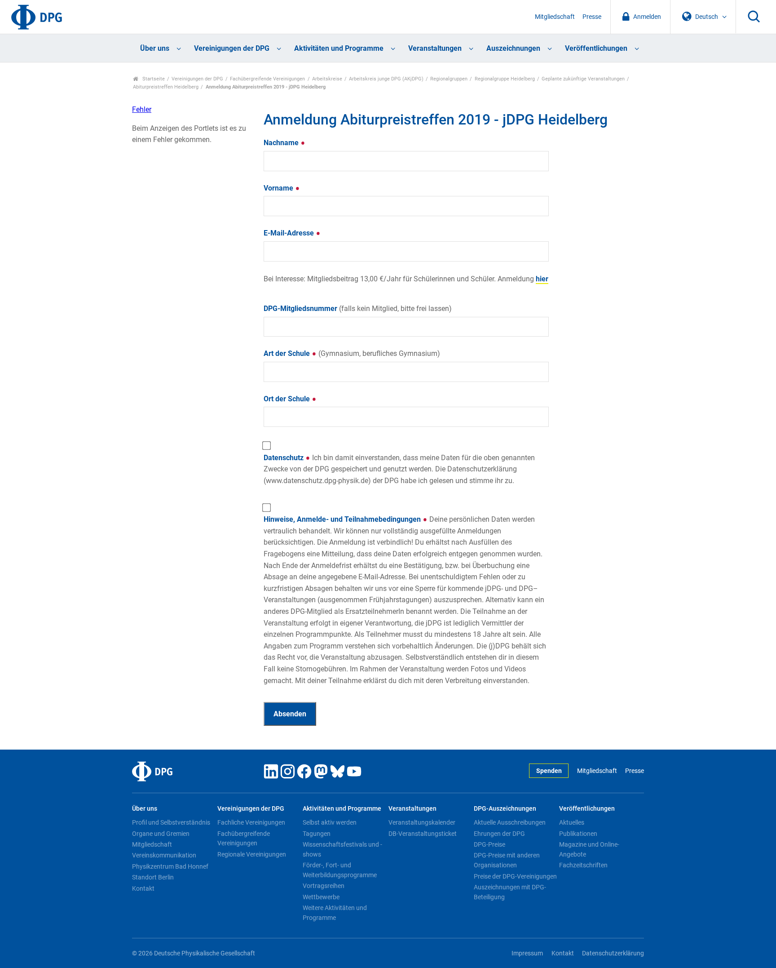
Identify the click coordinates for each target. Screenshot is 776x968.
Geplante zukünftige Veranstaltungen (583, 79)
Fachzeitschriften (583, 865)
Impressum (527, 953)
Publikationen (578, 833)
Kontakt (143, 888)
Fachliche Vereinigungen (251, 822)
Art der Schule (352, 353)
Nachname (282, 142)
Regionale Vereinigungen (251, 854)
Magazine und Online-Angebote (589, 849)
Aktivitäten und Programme (339, 48)
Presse (591, 17)
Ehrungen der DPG (499, 833)
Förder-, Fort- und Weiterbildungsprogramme (340, 870)
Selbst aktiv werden (330, 822)
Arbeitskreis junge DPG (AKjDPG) (386, 79)
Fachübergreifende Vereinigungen (267, 79)
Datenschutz (399, 469)
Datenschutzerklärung (613, 953)
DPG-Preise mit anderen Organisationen (507, 860)
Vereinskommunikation (164, 855)
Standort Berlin (153, 877)
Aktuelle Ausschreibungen (510, 822)
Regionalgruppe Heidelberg (505, 79)
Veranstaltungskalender (421, 822)
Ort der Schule (288, 399)
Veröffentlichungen (596, 48)
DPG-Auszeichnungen (505, 809)
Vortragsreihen (323, 885)
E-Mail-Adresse (290, 233)
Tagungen (317, 833)
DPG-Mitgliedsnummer (358, 308)
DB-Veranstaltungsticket (422, 833)
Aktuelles (571, 822)
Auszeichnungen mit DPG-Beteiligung (510, 892)
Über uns (154, 48)
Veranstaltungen (435, 48)
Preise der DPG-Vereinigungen (515, 876)
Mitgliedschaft (555, 17)
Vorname (279, 188)
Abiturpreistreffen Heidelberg (165, 87)
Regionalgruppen (448, 79)
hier (542, 279)
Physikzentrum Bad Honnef (170, 866)
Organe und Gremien (161, 833)
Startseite (153, 79)
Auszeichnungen (513, 48)
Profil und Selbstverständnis (171, 822)
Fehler (141, 109)
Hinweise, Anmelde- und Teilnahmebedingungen (405, 599)
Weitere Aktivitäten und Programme (335, 912)
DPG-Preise (489, 844)
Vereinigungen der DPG (231, 48)
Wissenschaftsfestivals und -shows (342, 849)
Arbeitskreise (327, 79)
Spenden (549, 771)
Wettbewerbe (321, 897)
